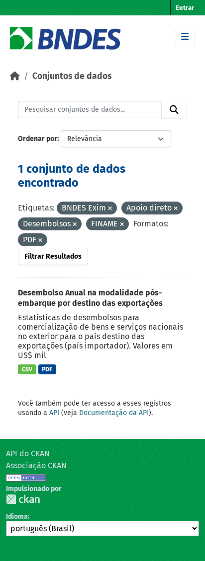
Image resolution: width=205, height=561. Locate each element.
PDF (47, 369)
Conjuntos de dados (71, 76)
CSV (27, 369)
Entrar (185, 7)
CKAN (23, 499)
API (54, 413)
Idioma (17, 516)
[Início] (15, 76)
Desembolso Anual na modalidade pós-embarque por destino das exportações (90, 298)
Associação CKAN (36, 465)
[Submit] (174, 110)
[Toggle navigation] (185, 37)
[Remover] (110, 209)
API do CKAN (28, 453)
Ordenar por (37, 139)
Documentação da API (114, 413)
